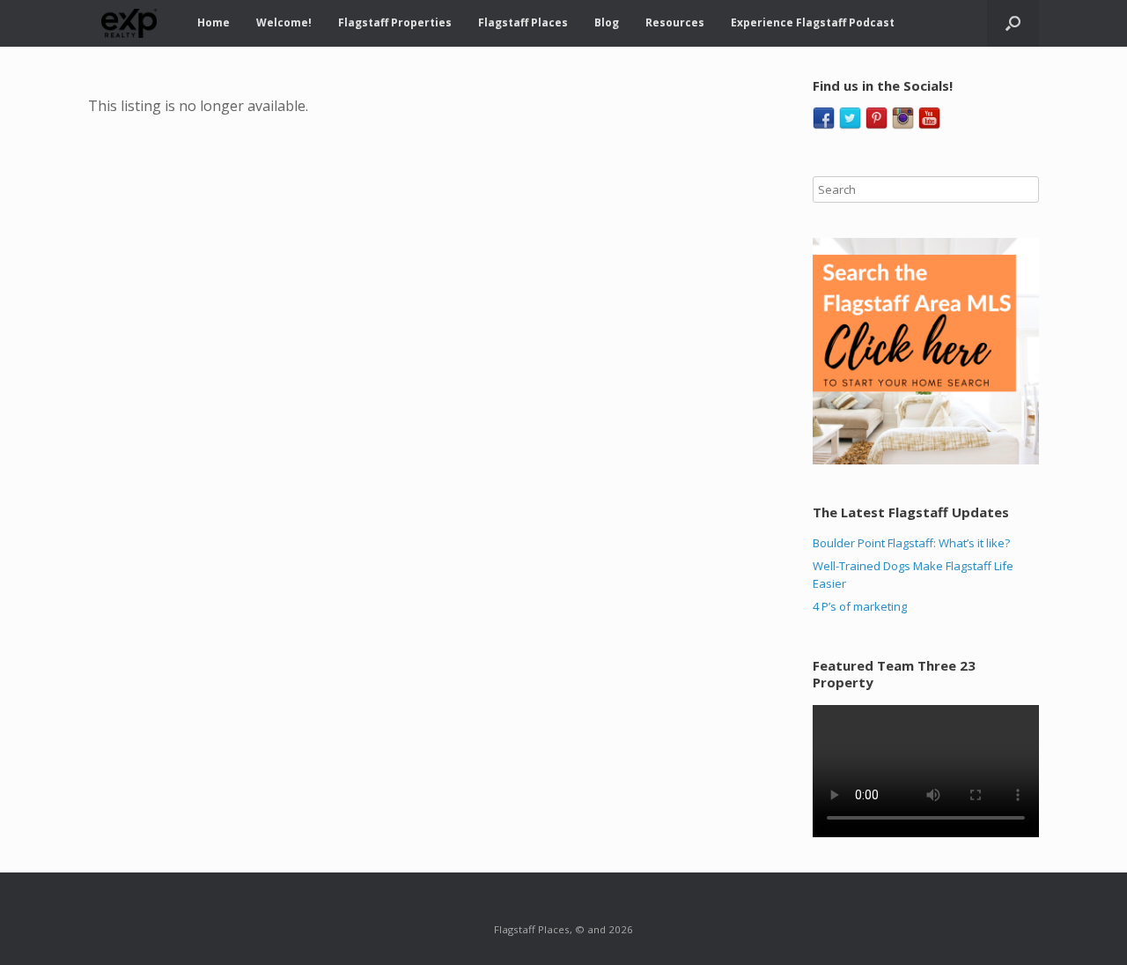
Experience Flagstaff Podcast (813, 22)
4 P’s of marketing (860, 606)
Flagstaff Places (523, 22)
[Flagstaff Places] (129, 23)
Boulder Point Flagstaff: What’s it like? (911, 543)
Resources (674, 22)
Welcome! (284, 22)
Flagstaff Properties (395, 22)
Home (213, 22)
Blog (606, 22)
